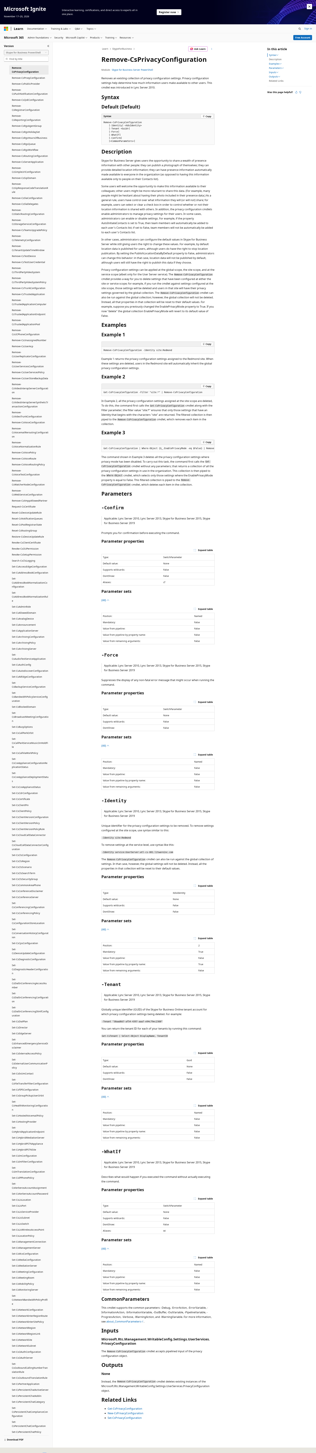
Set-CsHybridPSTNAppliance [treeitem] (27, 1143)
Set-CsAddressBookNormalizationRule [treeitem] (30, 596)
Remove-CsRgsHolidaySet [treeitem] (26, 131)
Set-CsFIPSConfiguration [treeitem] (25, 1089)
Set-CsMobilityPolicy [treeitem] (23, 1283)
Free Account (302, 37)
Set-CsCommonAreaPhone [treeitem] (26, 885)
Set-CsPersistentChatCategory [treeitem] (28, 1401)
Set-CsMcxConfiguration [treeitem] (25, 1253)
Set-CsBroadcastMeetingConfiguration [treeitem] (30, 716)
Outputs (273, 76)
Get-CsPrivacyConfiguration (125, 1408)
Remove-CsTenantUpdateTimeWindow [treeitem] (28, 248)
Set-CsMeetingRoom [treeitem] (23, 1277)
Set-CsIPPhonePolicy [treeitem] (23, 1177)
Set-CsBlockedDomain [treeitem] (24, 706)
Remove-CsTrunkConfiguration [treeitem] (28, 288)
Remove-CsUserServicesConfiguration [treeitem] (28, 364)
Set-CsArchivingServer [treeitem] (24, 648)
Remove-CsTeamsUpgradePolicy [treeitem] (29, 230)
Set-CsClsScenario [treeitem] (22, 867)
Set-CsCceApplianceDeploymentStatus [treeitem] (30, 777)
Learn (105, 48)
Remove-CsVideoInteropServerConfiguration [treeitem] (30, 388)
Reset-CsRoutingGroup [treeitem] (24, 530)
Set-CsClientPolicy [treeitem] (21, 811)
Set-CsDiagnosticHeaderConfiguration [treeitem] (30, 969)
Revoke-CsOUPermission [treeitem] (25, 548)
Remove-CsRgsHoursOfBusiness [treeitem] (29, 137)
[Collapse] (48, 46)
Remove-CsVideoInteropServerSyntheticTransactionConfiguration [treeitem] (30, 402)
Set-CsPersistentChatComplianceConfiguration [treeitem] (30, 1411)
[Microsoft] (6, 29)
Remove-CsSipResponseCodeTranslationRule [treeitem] (30, 187)
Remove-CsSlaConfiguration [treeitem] (27, 198)
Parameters (275, 68)
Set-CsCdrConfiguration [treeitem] (25, 793)
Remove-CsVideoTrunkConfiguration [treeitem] (27, 414)
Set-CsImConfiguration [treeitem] (24, 1155)
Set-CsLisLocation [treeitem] (21, 1199)
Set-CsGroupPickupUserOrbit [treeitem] (28, 1095)
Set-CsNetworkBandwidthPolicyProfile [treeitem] (30, 1299)
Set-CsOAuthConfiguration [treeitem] (26, 1351)
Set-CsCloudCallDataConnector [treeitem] (29, 835)
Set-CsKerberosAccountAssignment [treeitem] (29, 1185)
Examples (274, 63)
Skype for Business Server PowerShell (132, 69)
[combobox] (26, 52)
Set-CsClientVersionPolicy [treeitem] (26, 823)
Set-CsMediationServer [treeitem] (24, 1265)
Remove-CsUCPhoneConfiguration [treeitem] (26, 332)
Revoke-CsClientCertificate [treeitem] (26, 542)
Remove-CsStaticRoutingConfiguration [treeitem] (28, 212)
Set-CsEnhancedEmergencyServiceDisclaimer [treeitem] (30, 1043)
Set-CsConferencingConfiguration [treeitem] (28, 905)
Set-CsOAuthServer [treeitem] (22, 1357)
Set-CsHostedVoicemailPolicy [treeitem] (27, 1115)
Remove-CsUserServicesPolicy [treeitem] (28, 372)
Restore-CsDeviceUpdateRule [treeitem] (28, 536)
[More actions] (212, 49)
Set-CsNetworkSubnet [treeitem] (24, 1345)
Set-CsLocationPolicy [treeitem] (23, 1235)
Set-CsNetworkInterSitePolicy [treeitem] (28, 1321)
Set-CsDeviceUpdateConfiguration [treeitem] (28, 951)
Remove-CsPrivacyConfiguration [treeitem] (25, 69)
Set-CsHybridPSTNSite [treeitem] (24, 1149)
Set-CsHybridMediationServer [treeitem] (28, 1137)
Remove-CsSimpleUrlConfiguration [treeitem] (26, 170)
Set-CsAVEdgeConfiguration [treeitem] (27, 676)
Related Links (276, 80)
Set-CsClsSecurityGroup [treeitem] (25, 879)
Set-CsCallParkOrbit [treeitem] (22, 732)
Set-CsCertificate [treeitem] (21, 799)
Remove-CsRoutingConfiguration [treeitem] (30, 155)
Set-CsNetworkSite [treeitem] (22, 1339)
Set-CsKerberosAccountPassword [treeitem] (30, 1193)
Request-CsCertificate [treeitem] (24, 506)
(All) (104, 600)
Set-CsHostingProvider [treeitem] (24, 1121)
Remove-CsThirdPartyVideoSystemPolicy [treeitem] (29, 280)
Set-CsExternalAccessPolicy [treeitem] (26, 1053)
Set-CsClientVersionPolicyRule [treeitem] (28, 829)
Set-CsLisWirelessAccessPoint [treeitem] (28, 1229)
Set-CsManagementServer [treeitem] (26, 1247)
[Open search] (299, 29)
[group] (158, 448)
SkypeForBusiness (122, 48)
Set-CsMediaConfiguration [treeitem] (26, 1259)
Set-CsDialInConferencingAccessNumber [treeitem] (29, 983)
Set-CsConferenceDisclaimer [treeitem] (27, 891)
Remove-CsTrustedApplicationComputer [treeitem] (29, 302)
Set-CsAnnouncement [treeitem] (24, 624)
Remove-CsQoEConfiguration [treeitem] (28, 99)
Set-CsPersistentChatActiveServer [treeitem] (30, 1389)
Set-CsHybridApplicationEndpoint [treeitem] (28, 1129)
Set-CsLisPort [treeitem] (19, 1205)
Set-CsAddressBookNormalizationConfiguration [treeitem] (29, 582)
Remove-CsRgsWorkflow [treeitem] (25, 149)
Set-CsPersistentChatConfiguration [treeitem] (29, 1424)
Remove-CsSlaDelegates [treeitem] (25, 203)
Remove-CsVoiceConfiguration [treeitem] (28, 422)
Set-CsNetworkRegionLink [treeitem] (26, 1333)
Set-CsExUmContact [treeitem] (22, 1073)
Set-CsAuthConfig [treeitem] (21, 664)
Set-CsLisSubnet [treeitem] (21, 1217)
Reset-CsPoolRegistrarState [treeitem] (27, 524)
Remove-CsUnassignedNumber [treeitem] (29, 340)
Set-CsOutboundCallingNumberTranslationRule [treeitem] (30, 1367)
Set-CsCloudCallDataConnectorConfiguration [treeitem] (30, 845)
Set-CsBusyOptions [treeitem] (22, 726)
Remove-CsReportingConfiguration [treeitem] (26, 117)
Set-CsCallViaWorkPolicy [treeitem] (25, 753)
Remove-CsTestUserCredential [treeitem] (28, 262)
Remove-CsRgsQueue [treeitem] (24, 143)
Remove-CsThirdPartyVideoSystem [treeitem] (26, 270)
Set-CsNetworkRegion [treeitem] (24, 1327)
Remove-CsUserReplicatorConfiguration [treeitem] (29, 354)
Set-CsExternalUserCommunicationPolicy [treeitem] (29, 1063)
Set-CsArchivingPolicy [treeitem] (24, 642)
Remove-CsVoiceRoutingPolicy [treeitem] (28, 464)
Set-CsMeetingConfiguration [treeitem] (27, 1271)
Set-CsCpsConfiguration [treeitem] (25, 943)
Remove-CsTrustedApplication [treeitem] (28, 294)
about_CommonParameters (123, 1321)
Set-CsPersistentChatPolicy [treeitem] (26, 1431)
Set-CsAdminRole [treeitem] (21, 606)
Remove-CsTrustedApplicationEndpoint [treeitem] (28, 312)
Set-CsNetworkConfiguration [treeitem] (27, 1309)
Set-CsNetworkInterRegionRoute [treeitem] (30, 1315)
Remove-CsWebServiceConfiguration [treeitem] (27, 492)
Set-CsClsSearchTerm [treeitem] (23, 873)
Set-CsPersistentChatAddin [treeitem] (26, 1395)
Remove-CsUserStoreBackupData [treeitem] (30, 378)
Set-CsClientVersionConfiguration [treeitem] (30, 817)
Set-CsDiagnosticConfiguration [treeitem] (29, 959)
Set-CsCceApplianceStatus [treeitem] (26, 787)
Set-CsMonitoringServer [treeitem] (25, 1289)
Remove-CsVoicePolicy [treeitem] (24, 452)
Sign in (308, 28)
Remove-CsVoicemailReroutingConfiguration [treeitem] (30, 432)
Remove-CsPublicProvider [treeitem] (26, 83)
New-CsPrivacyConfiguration (125, 1413)
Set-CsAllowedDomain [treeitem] (24, 612)
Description (275, 59)
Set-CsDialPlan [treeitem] (20, 1021)
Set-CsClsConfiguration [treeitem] (24, 855)
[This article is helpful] (296, 92)
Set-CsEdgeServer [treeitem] (21, 1033)
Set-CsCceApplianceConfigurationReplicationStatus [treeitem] (29, 763)
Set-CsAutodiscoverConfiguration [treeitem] (30, 670)
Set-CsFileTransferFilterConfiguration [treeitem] (30, 1081)
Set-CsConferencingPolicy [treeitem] (26, 913)
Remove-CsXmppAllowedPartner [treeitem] (29, 500)
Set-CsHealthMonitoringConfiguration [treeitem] (30, 1105)
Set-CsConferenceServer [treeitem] (25, 897)
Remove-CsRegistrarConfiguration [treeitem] (26, 107)
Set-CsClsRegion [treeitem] (21, 861)
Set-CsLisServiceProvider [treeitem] (25, 1211)
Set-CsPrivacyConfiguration (125, 1418)
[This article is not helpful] (300, 92)
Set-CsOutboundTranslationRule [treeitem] (29, 1377)
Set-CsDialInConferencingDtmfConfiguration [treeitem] (30, 1011)
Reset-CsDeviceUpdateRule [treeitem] (27, 512)
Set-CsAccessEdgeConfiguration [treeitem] (29, 566)
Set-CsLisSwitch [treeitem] (20, 1223)
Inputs (272, 72)
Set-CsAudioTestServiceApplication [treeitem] (29, 656)
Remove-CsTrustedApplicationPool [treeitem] (26, 322)
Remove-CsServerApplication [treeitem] (28, 161)
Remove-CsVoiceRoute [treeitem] (24, 458)
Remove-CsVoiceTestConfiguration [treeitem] (26, 472)
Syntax (272, 55)
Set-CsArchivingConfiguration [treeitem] (28, 636)
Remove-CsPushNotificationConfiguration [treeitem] (30, 92)
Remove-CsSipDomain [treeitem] (24, 178)
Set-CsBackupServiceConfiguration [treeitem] (29, 684)
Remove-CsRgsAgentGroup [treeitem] (27, 125)
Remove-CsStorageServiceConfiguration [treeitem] (29, 222)
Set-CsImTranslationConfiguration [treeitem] (28, 1169)
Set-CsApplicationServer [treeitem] (25, 630)
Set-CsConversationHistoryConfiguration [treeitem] (30, 933)
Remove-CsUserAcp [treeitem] (22, 346)
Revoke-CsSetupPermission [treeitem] (27, 554)
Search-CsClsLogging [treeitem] (23, 560)
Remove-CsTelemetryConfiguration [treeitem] (26, 238)
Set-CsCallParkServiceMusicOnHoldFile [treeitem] (30, 742)
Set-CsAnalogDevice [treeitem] (23, 618)
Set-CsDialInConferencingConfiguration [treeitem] (30, 997)
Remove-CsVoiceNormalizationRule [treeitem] (26, 444)
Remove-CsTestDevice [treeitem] (24, 256)
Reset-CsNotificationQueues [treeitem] (27, 518)
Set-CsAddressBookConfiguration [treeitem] (30, 572)
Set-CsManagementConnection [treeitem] (29, 1241)
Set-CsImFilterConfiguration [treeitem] (27, 1161)
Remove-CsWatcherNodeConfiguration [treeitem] (28, 482)
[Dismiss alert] (309, 6)
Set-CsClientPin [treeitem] (20, 805)
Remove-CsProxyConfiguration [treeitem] (28, 77)
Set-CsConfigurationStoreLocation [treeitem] (28, 921)
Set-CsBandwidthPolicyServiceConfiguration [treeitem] (30, 696)
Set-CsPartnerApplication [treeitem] (26, 1383)
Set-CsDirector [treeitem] (20, 1027)
